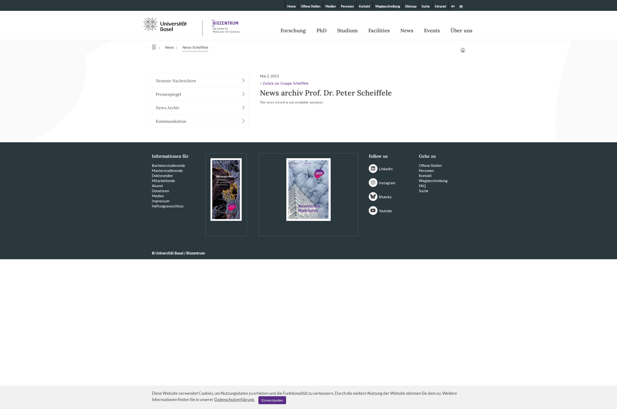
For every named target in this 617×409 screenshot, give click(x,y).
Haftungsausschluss (168, 206)
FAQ (422, 186)
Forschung (293, 31)
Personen (347, 6)
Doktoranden (162, 175)
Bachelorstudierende (168, 165)
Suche (426, 6)
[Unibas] (172, 24)
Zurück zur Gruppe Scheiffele (285, 83)
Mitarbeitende (163, 180)
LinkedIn (386, 169)
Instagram (387, 183)
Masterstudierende (167, 170)
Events (432, 31)
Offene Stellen (310, 6)
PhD (321, 31)
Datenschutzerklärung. (234, 399)
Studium (347, 31)
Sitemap (410, 6)
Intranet (440, 6)
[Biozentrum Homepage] (225, 24)
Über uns (461, 31)
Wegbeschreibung (387, 6)
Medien (330, 6)
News (406, 31)
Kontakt (364, 6)
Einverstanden (272, 400)
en (453, 6)
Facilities (379, 31)
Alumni (157, 186)
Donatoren (160, 191)
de (461, 6)
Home (291, 6)
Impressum (160, 201)
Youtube (385, 211)
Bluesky (385, 197)
